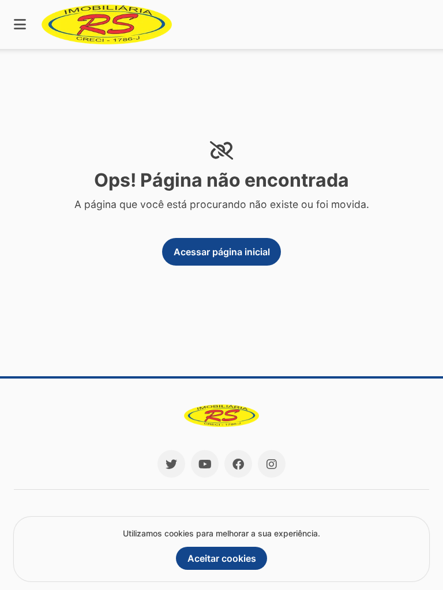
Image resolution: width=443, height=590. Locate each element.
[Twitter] (171, 464)
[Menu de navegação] (20, 24)
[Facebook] (238, 464)
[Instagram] (272, 464)
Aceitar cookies (221, 558)
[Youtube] (205, 464)
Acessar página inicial (222, 252)
